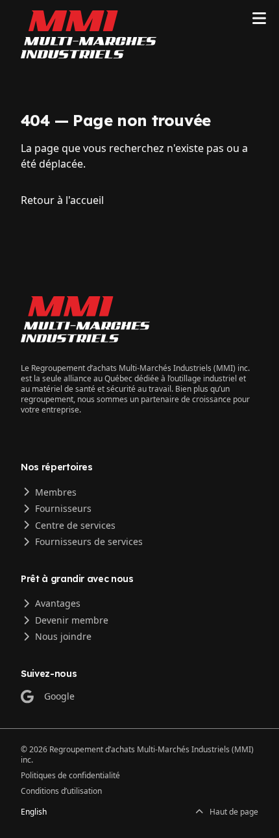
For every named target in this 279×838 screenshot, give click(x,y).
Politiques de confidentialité (70, 775)
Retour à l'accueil (62, 200)
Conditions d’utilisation (61, 790)
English (34, 812)
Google (59, 696)
